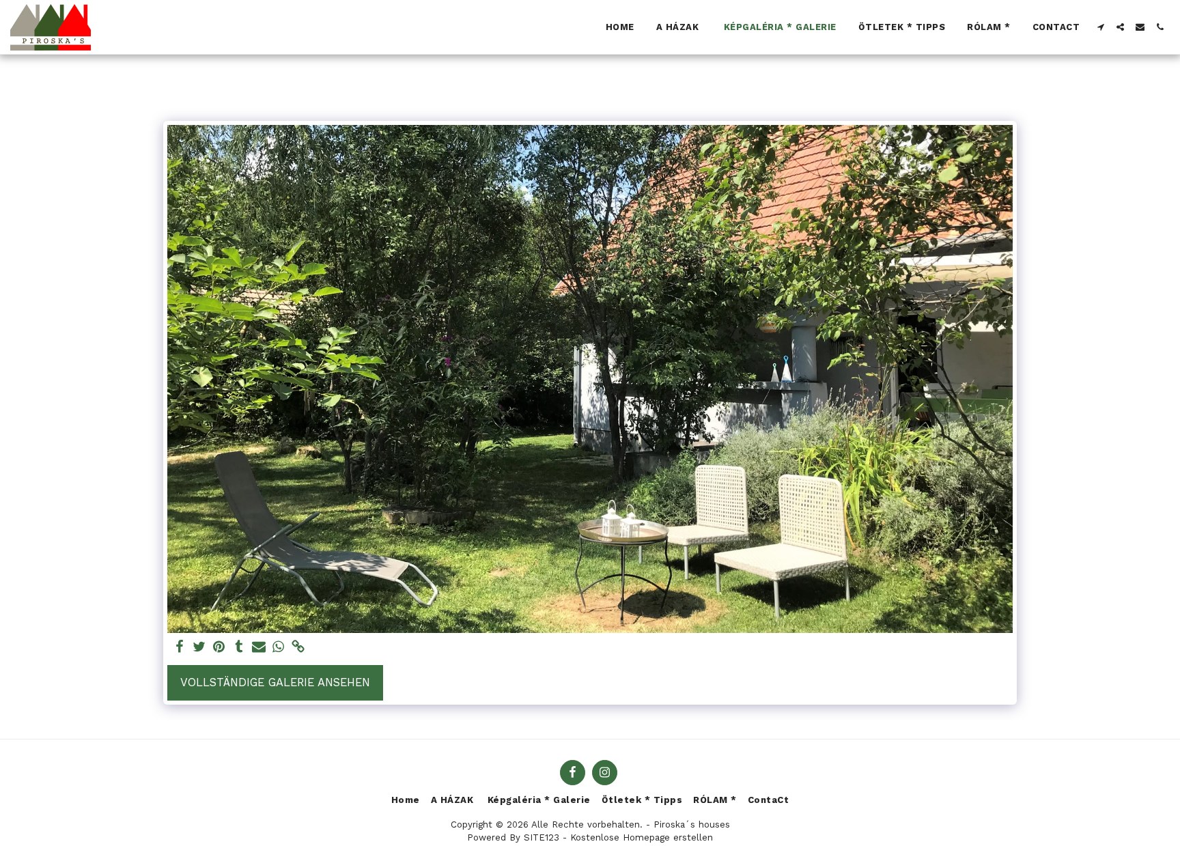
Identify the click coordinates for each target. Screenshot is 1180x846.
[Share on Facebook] (180, 647)
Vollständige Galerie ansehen (275, 682)
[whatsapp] (278, 647)
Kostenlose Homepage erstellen (641, 837)
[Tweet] (200, 647)
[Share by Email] (258, 647)
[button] (1100, 27)
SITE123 (541, 837)
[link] (298, 647)
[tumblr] (238, 647)
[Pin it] (219, 647)
